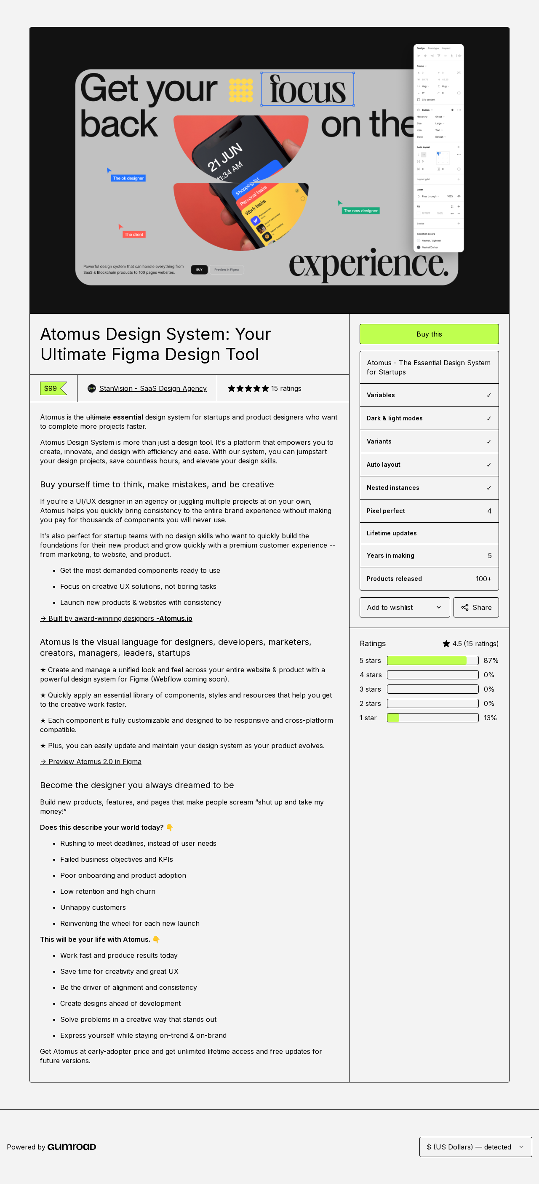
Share (482, 607)
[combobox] (405, 607)
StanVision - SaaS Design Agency (153, 388)
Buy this (429, 334)
